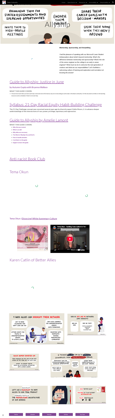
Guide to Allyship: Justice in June (37, 81)
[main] (57, 24)
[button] (113, 2)
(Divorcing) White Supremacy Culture (39, 218)
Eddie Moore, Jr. (78, 109)
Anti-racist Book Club (27, 158)
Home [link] (63, 2)
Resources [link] (82, 2)
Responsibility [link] (104, 2)
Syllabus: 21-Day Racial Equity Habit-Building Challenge (56, 104)
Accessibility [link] (92, 2)
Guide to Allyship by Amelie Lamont (39, 120)
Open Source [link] (71, 2)
